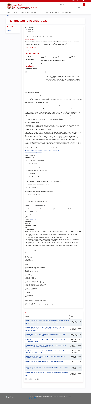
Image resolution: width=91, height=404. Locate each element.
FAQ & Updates (66, 12)
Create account (80, 0)
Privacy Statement (33, 397)
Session (27, 316)
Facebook (79, 7)
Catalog (15, 12)
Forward (84, 7)
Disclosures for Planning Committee (33, 152)
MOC (41, 12)
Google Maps (33, 219)
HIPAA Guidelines (33, 398)
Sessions (9, 30)
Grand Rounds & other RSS (29, 12)
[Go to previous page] (26, 379)
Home (8, 12)
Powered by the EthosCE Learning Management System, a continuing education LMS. (80, 402)
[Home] (27, 6)
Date (71, 316)
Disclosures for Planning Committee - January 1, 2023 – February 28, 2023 (43, 150)
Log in (73, 0)
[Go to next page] (38, 379)
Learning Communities (52, 12)
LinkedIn (82, 7)
